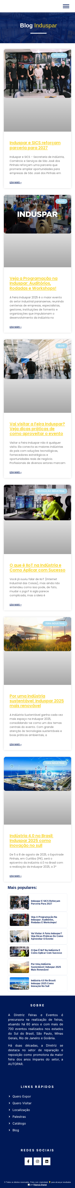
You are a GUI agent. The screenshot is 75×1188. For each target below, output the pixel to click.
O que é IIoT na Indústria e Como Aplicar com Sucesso (37, 567)
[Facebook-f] (28, 1161)
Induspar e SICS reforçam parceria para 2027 (35, 145)
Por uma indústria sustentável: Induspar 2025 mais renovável (37, 700)
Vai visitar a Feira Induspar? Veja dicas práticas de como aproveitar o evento (37, 428)
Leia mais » (16, 182)
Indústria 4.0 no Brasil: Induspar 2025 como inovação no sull (31, 840)
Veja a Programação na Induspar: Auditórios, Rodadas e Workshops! (34, 283)
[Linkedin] (47, 1161)
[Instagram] (37, 1161)
